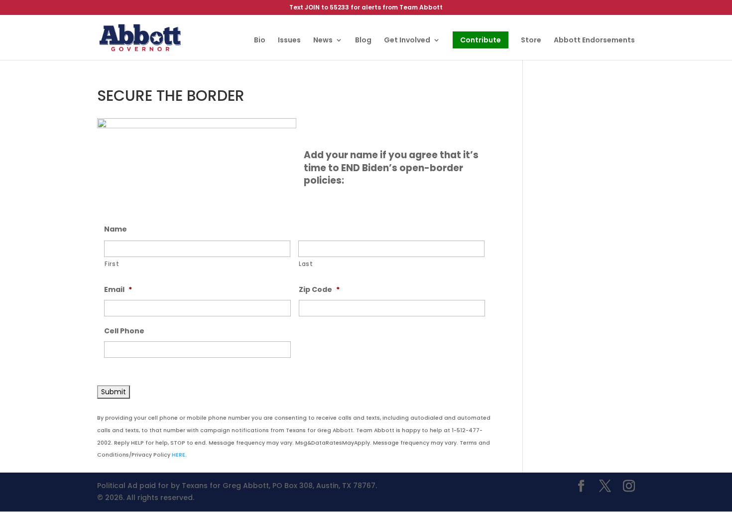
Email (118, 289)
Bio (259, 40)
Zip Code (319, 289)
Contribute (480, 40)
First (112, 264)
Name (115, 229)
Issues (289, 40)
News (323, 40)
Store (531, 40)
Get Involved (407, 40)
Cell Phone (124, 330)
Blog (363, 40)
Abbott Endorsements (594, 40)
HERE (178, 455)
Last (306, 264)
